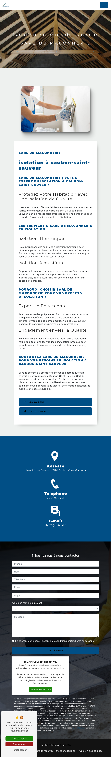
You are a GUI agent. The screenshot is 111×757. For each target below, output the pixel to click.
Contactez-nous (38, 411)
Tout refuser (19, 744)
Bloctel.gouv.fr (79, 728)
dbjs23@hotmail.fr (55, 525)
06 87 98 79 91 (55, 498)
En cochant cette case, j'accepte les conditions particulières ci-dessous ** (56, 640)
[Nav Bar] (104, 5)
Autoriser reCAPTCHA (40, 689)
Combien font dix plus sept (27, 602)
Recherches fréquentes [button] (55, 744)
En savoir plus (36, 401)
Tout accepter (19, 738)
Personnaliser (19, 749)
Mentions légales (65, 750)
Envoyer (58, 650)
